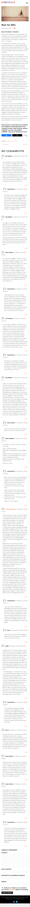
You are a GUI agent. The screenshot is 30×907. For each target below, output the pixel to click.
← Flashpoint (5, 144)
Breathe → (26, 144)
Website (3, 881)
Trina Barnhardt (10, 509)
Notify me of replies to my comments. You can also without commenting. (14, 888)
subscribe (12, 889)
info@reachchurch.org (19, 898)
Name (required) (6, 869)
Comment (4, 852)
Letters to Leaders (12, 141)
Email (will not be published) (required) (13, 875)
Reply (26, 185)
